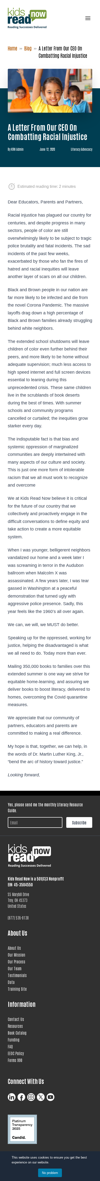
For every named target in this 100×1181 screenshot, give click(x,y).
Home (12, 48)
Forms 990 (15, 1060)
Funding (13, 1039)
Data (11, 982)
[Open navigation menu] (87, 18)
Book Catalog (17, 1032)
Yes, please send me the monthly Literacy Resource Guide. (45, 807)
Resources (15, 1025)
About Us (14, 947)
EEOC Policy (16, 1053)
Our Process (16, 961)
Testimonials (17, 975)
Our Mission (16, 954)
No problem (50, 1173)
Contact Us (16, 1019)
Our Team (14, 968)
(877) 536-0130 (18, 917)
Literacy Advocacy (81, 149)
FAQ (10, 1046)
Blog (28, 48)
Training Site (17, 988)
